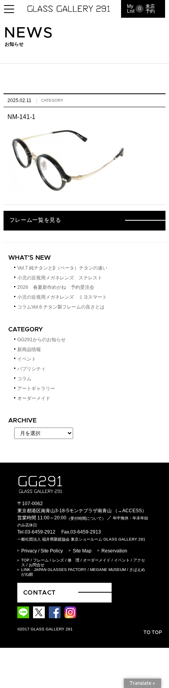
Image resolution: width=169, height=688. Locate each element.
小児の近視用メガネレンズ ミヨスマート (62, 297)
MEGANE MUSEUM (108, 569)
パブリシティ (31, 369)
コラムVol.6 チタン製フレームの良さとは (61, 307)
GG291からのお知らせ (41, 339)
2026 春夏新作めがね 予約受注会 (55, 287)
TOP (25, 560)
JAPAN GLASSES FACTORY (60, 569)
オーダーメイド (33, 398)
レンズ (58, 560)
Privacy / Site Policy (42, 551)
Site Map (82, 551)
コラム (24, 378)
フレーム (41, 560)
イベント (26, 359)
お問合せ (36, 565)
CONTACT (39, 592)
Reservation (114, 551)
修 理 (73, 560)
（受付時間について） (86, 518)
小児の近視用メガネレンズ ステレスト (59, 278)
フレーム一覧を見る (35, 220)
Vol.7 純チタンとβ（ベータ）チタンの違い (62, 268)
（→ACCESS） (130, 510)
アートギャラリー (36, 388)
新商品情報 (29, 349)
